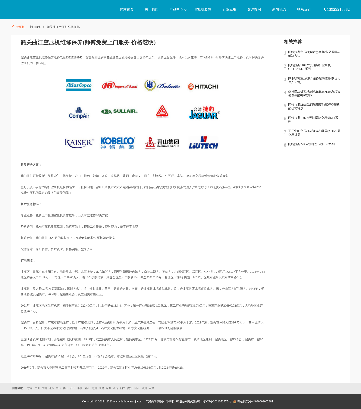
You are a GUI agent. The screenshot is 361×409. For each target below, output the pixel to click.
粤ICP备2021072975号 (216, 401)
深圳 (44, 388)
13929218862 (74, 57)
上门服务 (35, 27)
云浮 (151, 388)
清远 (115, 388)
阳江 (137, 388)
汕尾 (101, 388)
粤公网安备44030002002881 (255, 401)
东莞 (30, 388)
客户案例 (254, 9)
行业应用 (229, 9)
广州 (37, 388)
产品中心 (176, 9)
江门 (72, 388)
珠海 (51, 388)
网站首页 (126, 9)
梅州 (94, 388)
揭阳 (130, 388)
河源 (108, 388)
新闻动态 (279, 9)
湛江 (87, 388)
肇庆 (80, 388)
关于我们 (151, 9)
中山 (58, 388)
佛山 (65, 388)
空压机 (29, 9)
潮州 (144, 388)
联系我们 (304, 9)
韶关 (122, 388)
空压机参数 (202, 9)
